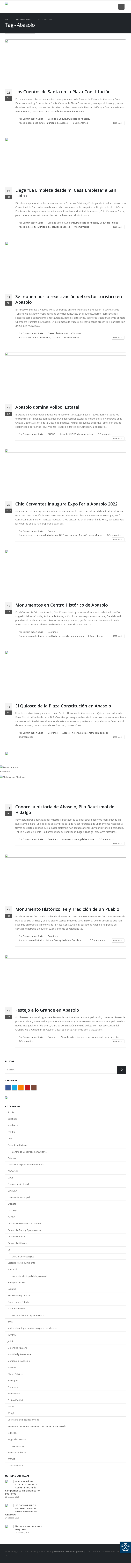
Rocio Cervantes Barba (90, 535)
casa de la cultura (37, 122)
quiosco (104, 732)
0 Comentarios (80, 122)
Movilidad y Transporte (20, 1354)
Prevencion (18, 1446)
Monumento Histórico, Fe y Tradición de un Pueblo (67, 909)
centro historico (36, 636)
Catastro (12, 1158)
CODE (10, 1177)
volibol (90, 434)
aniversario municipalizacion (95, 1037)
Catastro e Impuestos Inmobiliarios (26, 1164)
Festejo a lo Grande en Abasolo (47, 1010)
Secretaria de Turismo (39, 337)
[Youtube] (107, 6)
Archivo (11, 1112)
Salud (11, 1406)
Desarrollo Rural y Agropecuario (24, 1230)
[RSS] (102, 6)
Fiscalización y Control (19, 1295)
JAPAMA (12, 1334)
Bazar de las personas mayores (28, 1528)
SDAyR (11, 1413)
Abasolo (23, 122)
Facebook (8, 1087)
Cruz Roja (13, 1210)
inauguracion (71, 535)
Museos (12, 1367)
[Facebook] (90, 6)
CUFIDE (51, 434)
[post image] (65, 62)
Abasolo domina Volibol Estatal (47, 407)
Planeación (13, 1387)
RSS (21, 1087)
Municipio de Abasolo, (78, 118)
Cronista (12, 1203)
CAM (10, 1138)
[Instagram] (113, 6)
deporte (81, 434)
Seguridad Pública (109, 222)
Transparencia (15, 1465)
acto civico (75, 1037)
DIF (9, 1249)
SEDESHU (12, 1432)
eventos (115, 1037)
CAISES (11, 1131)
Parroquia (13, 1380)
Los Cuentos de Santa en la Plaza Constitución (63, 91)
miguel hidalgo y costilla (57, 636)
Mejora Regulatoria (17, 1347)
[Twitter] (96, 6)
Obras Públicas (15, 1373)
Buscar (9, 1061)
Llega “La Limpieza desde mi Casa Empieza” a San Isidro (65, 193)
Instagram (34, 1087)
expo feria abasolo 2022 (51, 535)
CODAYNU (13, 1171)
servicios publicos (61, 226)
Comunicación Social (33, 118)
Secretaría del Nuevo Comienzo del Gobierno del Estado (37, 1426)
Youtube (27, 1087)
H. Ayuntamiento (16, 1308)
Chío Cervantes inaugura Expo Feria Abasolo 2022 (66, 504)
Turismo (56, 337)
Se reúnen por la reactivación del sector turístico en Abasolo (68, 299)
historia (75, 732)
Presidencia (14, 1393)
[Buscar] (121, 1070)
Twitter (14, 1087)
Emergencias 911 (16, 1282)
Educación (13, 1269)
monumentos (77, 636)
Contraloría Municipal (19, 1197)
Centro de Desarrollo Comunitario (29, 1151)
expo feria (33, 535)
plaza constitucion (89, 732)
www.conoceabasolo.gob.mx (68, 1551)
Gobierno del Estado (18, 1301)
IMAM (10, 1321)
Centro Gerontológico (23, 1256)
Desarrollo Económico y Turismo (64, 333)
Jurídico (11, 1341)
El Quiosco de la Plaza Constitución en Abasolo (63, 706)
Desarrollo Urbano (17, 1243)
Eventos (52, 531)
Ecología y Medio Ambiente (61, 222)
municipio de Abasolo (58, 122)
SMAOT (11, 1459)
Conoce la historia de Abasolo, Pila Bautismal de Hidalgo (64, 809)
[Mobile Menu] (121, 7)
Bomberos (13, 1125)
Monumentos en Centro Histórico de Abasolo (61, 605)
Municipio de (44, 226)
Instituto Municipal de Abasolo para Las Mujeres (32, 1328)
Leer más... (118, 123)
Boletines (53, 631)
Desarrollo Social (16, 1236)
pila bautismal (87, 839)
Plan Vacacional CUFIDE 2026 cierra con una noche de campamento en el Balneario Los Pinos (22, 1487)
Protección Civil (15, 1400)
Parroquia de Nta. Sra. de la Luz (69, 940)
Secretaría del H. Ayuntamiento (28, 1315)
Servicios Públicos (17, 1452)
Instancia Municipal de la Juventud (29, 1276)
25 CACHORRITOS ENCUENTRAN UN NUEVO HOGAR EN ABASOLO (21, 1510)
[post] (9, 1484)
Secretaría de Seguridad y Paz (23, 1419)
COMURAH (13, 1190)
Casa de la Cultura (57, 118)
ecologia (32, 226)
